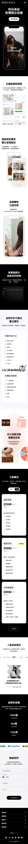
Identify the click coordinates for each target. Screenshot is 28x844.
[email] (21, 837)
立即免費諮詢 (14, 19)
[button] (3, 777)
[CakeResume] (18, 837)
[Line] (12, 837)
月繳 (11, 489)
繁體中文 (12, 833)
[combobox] (12, 783)
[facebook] (6, 837)
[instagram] (9, 837)
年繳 (17, 489)
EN (17, 833)
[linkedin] (15, 837)
